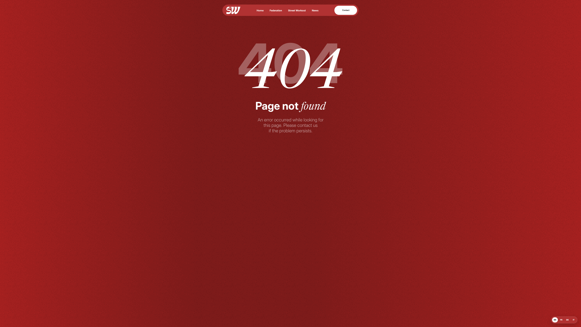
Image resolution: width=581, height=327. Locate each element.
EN (555, 320)
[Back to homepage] (233, 10)
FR (561, 320)
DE (567, 320)
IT (573, 320)
